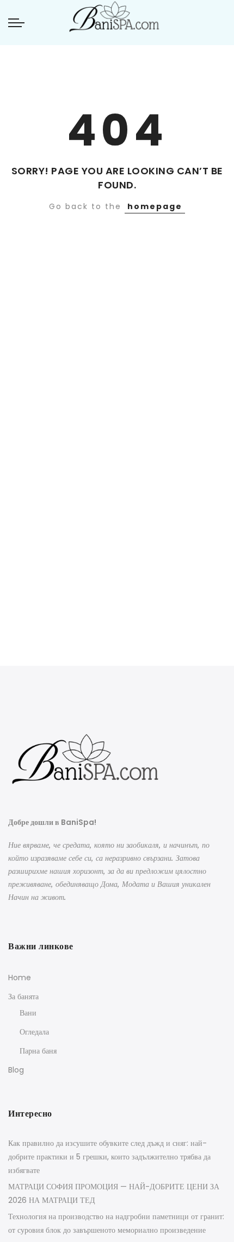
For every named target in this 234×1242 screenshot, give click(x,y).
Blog (16, 1069)
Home (19, 977)
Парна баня (38, 1050)
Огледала (34, 1031)
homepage (154, 206)
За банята (23, 996)
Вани (28, 1012)
